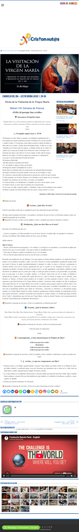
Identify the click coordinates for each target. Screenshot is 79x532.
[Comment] (28, 391)
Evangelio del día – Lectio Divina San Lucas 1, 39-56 (64, 422)
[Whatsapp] (20, 391)
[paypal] (49, 527)
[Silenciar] (72, 476)
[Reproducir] (4, 476)
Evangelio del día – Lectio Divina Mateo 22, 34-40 (65, 156)
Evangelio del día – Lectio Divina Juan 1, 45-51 (65, 136)
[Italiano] (68, 3)
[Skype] (36, 391)
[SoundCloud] (45, 527)
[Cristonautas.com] (39, 38)
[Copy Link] (32, 391)
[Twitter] (8, 391)
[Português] (72, 3)
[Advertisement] (39, 17)
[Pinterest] (16, 391)
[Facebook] (4, 391)
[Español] (75, 3)
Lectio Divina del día (12, 50)
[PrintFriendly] (48, 391)
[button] (21, 527)
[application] (39, 456)
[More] (56, 391)
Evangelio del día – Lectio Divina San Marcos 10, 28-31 (15, 422)
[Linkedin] (12, 391)
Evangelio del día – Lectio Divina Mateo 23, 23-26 (65, 117)
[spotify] (51, 527)
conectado (32, 429)
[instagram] (47, 527)
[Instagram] (44, 391)
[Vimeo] (40, 527)
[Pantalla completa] (75, 476)
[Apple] (42, 527)
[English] (61, 3)
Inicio (4, 50)
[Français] (65, 3)
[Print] (40, 391)
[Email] (52, 391)
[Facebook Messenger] (24, 391)
